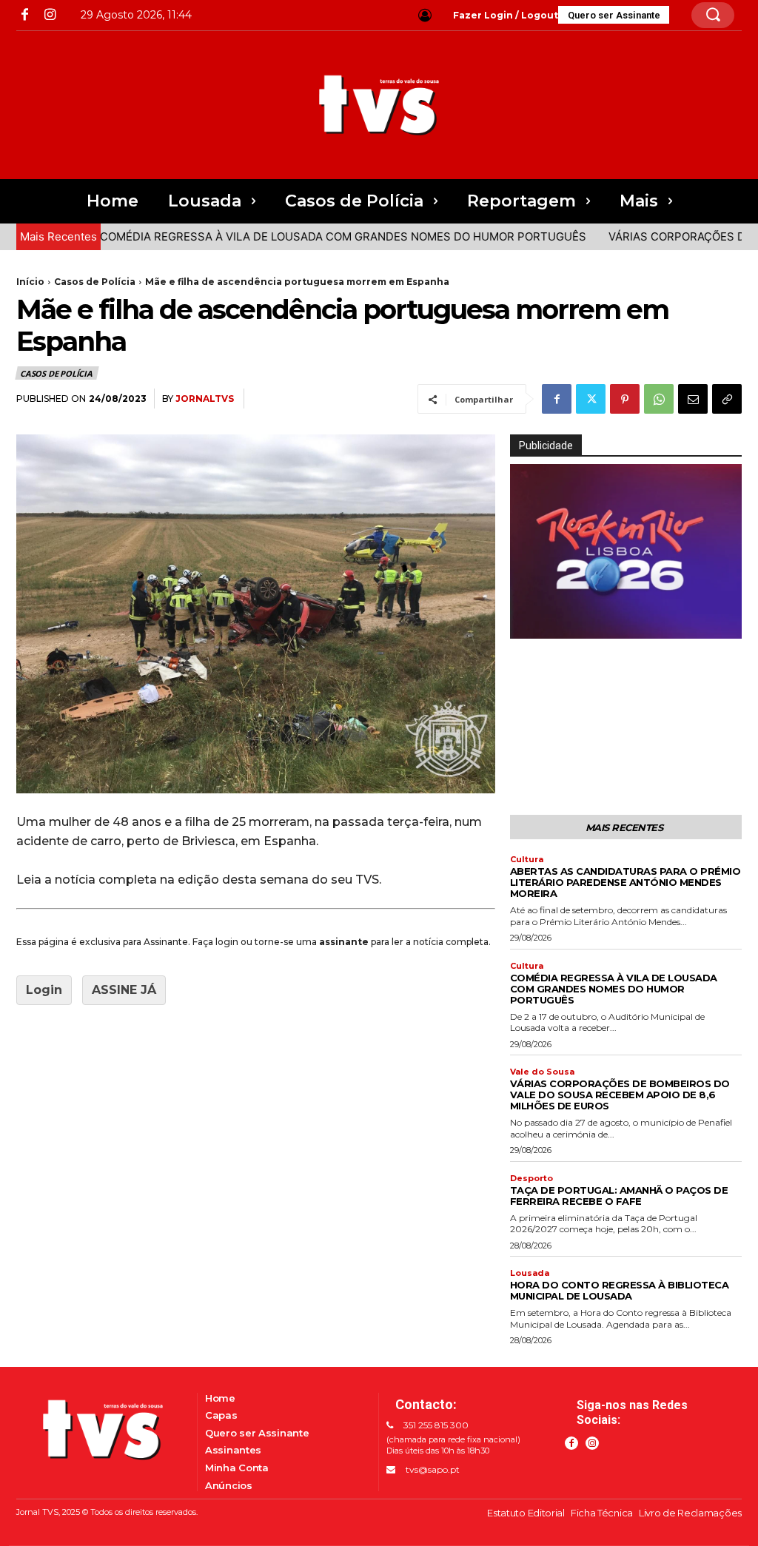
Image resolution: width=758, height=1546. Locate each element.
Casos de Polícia (94, 281)
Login (44, 990)
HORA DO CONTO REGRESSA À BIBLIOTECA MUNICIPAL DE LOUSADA (619, 1290)
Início (30, 281)
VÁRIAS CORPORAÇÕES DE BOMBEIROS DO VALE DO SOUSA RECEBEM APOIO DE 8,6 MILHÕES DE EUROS (620, 1095)
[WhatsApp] (659, 399)
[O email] (693, 399)
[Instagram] (49, 15)
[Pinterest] (625, 399)
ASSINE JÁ (124, 990)
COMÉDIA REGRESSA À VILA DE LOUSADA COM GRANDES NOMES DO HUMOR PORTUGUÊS (310, 236)
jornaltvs (204, 398)
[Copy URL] (727, 399)
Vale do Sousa (542, 1072)
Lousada (529, 1273)
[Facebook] (24, 15)
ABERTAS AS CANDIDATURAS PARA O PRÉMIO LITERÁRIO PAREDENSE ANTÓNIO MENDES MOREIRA (625, 882)
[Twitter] (591, 399)
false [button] (528, 625)
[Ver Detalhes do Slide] (626, 551)
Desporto (531, 1178)
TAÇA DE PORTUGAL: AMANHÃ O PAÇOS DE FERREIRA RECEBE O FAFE (619, 1195)
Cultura (526, 859)
